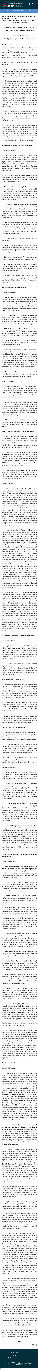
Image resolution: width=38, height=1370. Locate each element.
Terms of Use (14, 1358)
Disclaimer (13, 1355)
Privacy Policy (14, 1352)
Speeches (3, 1369)
